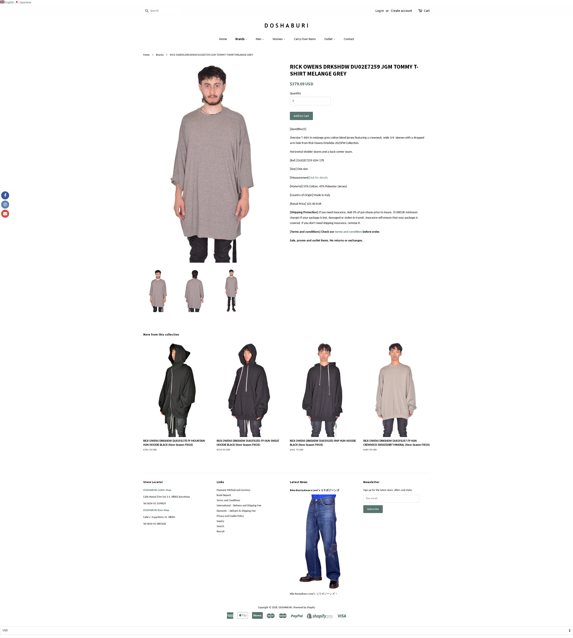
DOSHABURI (285, 607)
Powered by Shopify (304, 607)
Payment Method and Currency (233, 490)
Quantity (295, 93)
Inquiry (220, 521)
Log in (380, 11)
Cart (427, 11)
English (9, 2)
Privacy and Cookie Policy (230, 516)
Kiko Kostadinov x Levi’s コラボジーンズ (314, 490)
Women (278, 38)
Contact (349, 38)
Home (223, 38)
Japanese (25, 2)
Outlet (328, 38)
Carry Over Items (305, 38)
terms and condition (348, 232)
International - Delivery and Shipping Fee (239, 505)
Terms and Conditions (228, 500)
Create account (401, 11)
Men (259, 38)
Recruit (220, 531)
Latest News (299, 482)
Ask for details (319, 178)
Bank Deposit (224, 495)
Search (220, 526)
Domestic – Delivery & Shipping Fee (236, 511)
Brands (240, 38)
